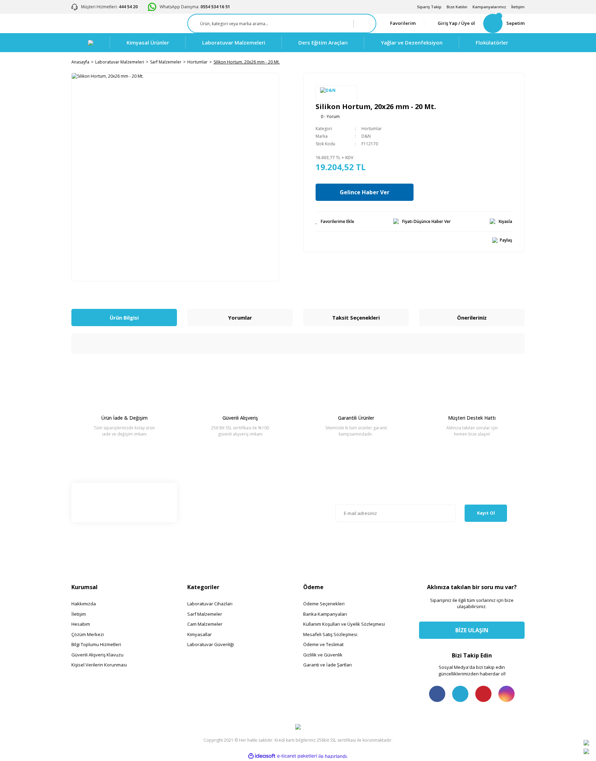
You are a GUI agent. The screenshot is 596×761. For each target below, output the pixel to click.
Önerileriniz (472, 317)
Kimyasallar (199, 634)
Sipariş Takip (429, 6)
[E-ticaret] (297, 756)
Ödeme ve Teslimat (323, 644)
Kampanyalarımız (489, 6)
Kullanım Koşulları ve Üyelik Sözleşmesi (344, 624)
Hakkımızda (83, 604)
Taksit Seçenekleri (356, 317)
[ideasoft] (262, 756)
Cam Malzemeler (204, 624)
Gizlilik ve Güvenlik (322, 655)
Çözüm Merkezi (87, 634)
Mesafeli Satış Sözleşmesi (330, 634)
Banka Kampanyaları (325, 614)
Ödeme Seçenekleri (324, 604)
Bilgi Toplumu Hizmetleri (96, 644)
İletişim (518, 6)
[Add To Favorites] (335, 221)
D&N (366, 136)
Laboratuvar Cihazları (209, 604)
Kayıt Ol (486, 513)
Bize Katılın (457, 6)
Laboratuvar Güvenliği (210, 644)
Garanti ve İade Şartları (327, 665)
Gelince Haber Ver (364, 192)
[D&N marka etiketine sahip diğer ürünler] (336, 94)
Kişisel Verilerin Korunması (99, 665)
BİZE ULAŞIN (471, 630)
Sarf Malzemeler (204, 614)
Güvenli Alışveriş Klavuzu (97, 655)
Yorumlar (240, 317)
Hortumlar (371, 128)
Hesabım (80, 624)
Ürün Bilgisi (124, 317)
